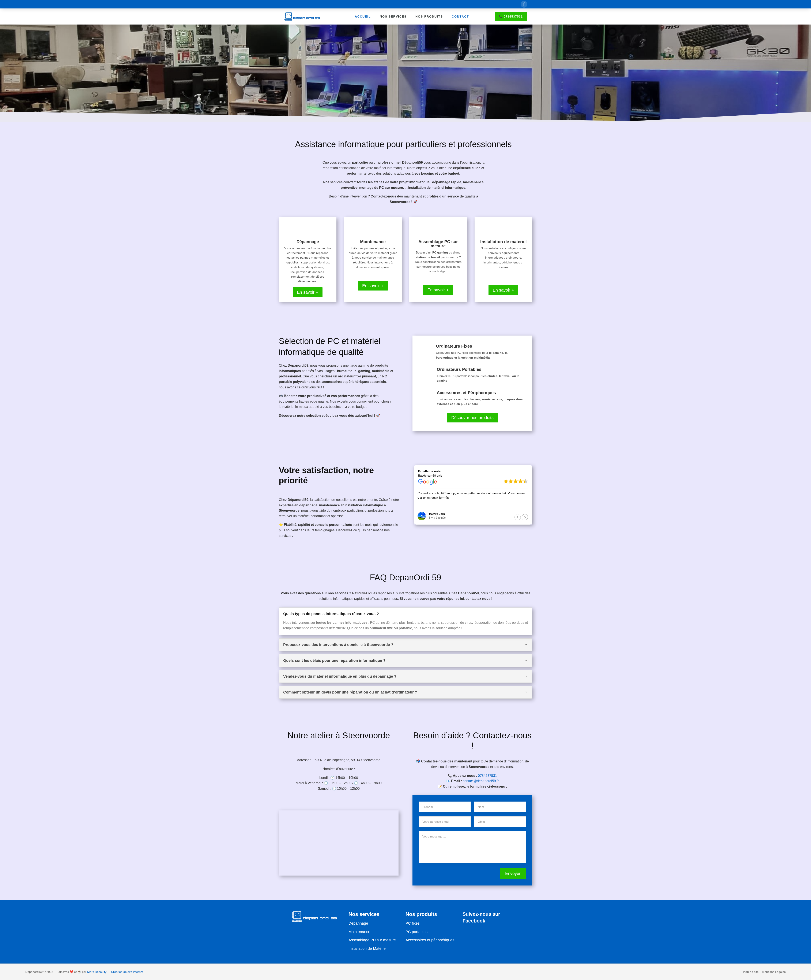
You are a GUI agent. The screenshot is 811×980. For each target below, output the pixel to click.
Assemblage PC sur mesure (372, 940)
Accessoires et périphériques (430, 940)
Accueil (363, 16)
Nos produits (429, 16)
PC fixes (413, 923)
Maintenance (359, 932)
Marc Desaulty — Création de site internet (115, 971)
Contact (460, 16)
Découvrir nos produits (472, 417)
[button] (525, 517)
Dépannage (358, 923)
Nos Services (393, 16)
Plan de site (751, 971)
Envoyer (513, 873)
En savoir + (307, 292)
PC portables (416, 932)
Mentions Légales (774, 971)
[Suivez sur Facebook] (524, 4)
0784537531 (487, 775)
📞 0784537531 (511, 16)
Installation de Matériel (367, 948)
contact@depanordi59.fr (481, 781)
